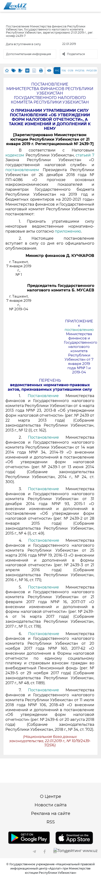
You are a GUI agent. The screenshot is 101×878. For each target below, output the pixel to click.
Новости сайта (51, 805)
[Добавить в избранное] (7, 70)
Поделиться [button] (76, 54)
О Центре (50, 796)
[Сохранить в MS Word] (27, 70)
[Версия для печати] (41, 70)
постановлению (79, 330)
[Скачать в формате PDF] (34, 70)
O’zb (70, 70)
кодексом (15, 155)
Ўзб (64, 70)
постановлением (24, 170)
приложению (68, 231)
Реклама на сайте (50, 813)
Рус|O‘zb (91, 70)
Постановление (47, 396)
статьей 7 (85, 155)
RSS (51, 822)
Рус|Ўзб (80, 70)
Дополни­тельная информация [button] (28, 54)
